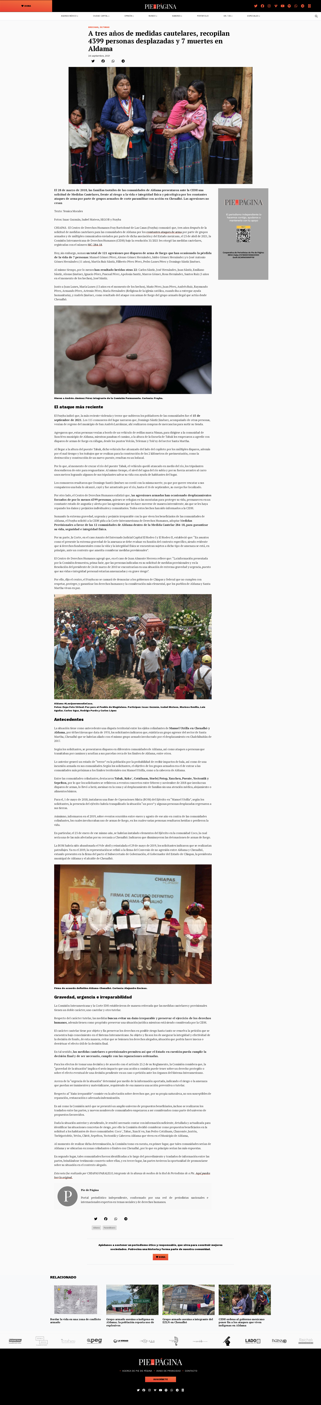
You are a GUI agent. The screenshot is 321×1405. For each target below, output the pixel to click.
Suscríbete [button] (160, 1379)
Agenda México (69, 16)
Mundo (152, 16)
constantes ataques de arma (164, 232)
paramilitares (109, 1227)
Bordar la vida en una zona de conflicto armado (75, 1320)
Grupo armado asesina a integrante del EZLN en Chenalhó (188, 1320)
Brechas (93, 27)
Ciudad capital (100, 16)
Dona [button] (27, 6)
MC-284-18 (95, 245)
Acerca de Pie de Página (137, 1371)
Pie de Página (90, 1190)
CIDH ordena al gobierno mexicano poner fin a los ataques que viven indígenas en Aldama (241, 1322)
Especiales (252, 16)
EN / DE (227, 16)
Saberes (176, 16)
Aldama (96, 1227)
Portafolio (203, 16)
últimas (105, 27)
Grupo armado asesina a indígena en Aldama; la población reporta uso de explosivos (130, 1322)
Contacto (191, 1371)
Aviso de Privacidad (168, 1371)
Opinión (128, 16)
